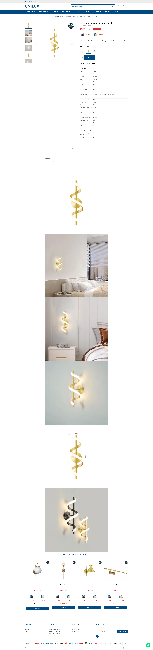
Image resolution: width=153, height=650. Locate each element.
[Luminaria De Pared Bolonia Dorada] (37, 570)
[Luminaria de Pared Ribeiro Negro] (94, 51)
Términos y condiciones (55, 631)
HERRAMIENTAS (43, 12)
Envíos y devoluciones (54, 634)
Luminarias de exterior (102, 12)
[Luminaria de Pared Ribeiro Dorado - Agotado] (88, 51)
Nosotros (27, 627)
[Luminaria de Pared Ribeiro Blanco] (82, 51)
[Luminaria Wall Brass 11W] (116, 570)
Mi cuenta (74, 627)
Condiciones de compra (54, 629)
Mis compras (75, 629)
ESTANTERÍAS (66, 12)
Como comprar (52, 627)
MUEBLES (55, 12)
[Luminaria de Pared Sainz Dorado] (63, 570)
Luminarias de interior (82, 12)
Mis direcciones (76, 631)
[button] (71, 42)
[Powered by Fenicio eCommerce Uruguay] (125, 647)
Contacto (29, 1)
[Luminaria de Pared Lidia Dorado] (89, 570)
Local (35, 1)
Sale (116, 12)
